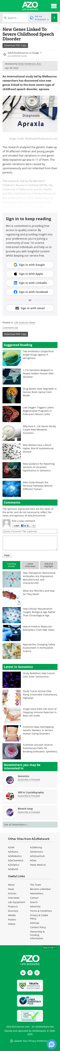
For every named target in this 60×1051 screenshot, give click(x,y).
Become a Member (40, 889)
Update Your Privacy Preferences (31, 1040)
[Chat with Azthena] (52, 1044)
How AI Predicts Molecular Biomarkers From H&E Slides (38, 628)
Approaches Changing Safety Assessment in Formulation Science (39, 648)
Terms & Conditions (41, 910)
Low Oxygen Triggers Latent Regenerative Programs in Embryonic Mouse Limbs (38, 411)
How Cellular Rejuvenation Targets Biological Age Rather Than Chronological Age (39, 612)
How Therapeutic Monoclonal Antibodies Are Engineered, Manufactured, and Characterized (39, 577)
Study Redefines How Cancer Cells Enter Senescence (39, 675)
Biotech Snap (25, 808)
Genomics (23, 776)
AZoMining (36, 847)
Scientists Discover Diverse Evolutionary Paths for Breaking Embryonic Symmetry (40, 748)
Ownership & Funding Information (37, 935)
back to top (48, 947)
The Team (35, 884)
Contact (34, 897)
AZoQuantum (37, 856)
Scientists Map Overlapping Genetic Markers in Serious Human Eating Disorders (38, 730)
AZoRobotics (15, 856)
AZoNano (13, 851)
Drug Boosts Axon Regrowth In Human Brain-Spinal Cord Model (40, 392)
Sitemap (34, 922)
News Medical (38, 864)
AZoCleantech (15, 860)
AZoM (11, 847)
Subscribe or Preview (28, 779)
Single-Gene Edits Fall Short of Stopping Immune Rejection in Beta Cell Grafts (40, 712)
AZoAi (33, 860)
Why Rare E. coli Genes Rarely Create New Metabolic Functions (39, 430)
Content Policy (38, 927)
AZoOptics (13, 864)
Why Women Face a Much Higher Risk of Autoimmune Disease (38, 448)
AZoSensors (36, 851)
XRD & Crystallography (31, 792)
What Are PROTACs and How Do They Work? (38, 592)
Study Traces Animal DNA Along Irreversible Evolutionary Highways (40, 694)
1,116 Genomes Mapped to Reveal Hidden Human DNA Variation (38, 373)
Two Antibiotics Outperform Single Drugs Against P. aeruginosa (38, 355)
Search (34, 902)
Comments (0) (10, 327)
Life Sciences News (24, 322)
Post (7, 555)
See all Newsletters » (15, 824)
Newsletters (36, 893)
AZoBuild (13, 869)
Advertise (35, 906)
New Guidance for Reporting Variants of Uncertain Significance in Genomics (39, 467)
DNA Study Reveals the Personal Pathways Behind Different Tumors (37, 486)
